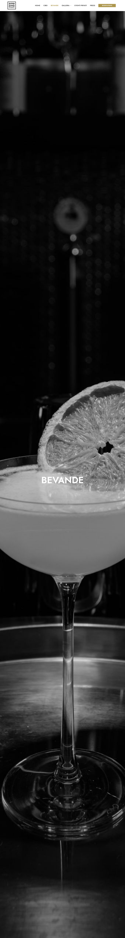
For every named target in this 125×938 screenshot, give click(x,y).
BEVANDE (54, 5)
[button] (107, 5)
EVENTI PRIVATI (80, 5)
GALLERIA (65, 5)
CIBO (45, 5)
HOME (37, 5)
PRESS (92, 5)
